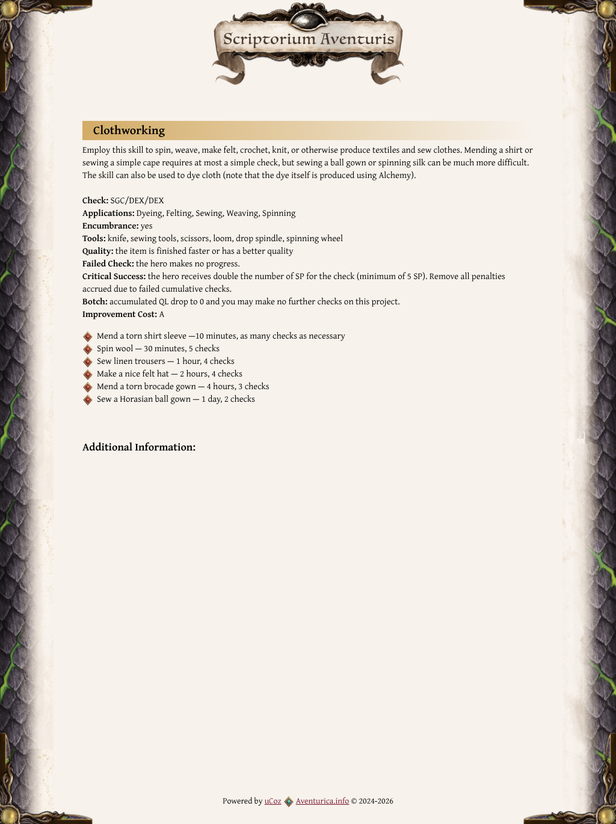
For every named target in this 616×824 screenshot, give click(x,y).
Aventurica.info (323, 801)
